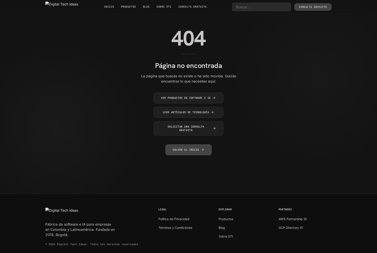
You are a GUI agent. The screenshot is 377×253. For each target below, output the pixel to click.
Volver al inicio (188, 150)
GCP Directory (291, 227)
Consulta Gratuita (192, 6)
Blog (146, 6)
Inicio (109, 6)
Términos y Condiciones (175, 227)
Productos (128, 6)
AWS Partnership (293, 219)
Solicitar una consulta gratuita (192, 128)
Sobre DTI (163, 6)
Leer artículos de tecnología (188, 112)
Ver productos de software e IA (188, 98)
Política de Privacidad (173, 219)
